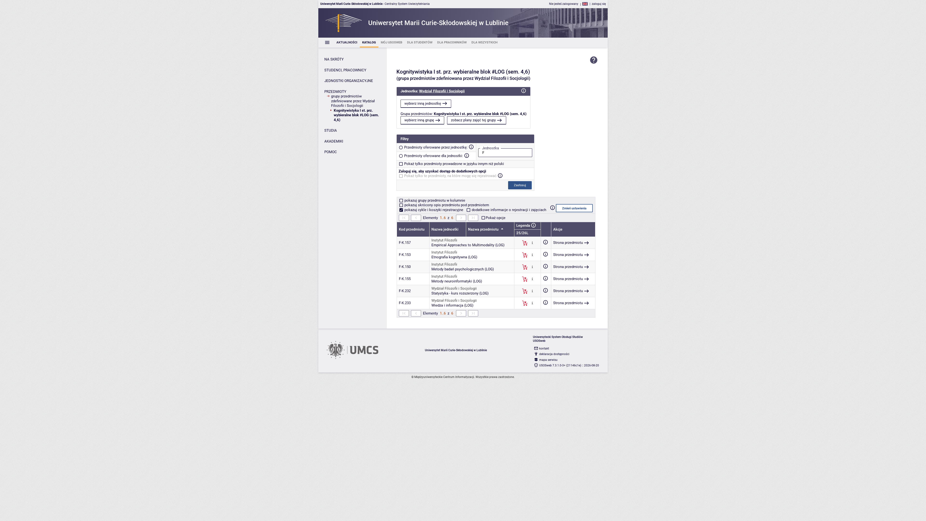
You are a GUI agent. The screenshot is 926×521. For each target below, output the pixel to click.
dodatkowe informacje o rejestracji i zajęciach (508, 210)
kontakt (544, 348)
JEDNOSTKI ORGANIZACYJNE (348, 81)
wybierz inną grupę (419, 120)
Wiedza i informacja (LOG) (452, 305)
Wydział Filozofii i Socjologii (442, 91)
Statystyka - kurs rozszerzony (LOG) (460, 293)
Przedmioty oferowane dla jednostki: (433, 156)
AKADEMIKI (333, 141)
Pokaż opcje (495, 218)
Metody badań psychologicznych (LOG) (462, 269)
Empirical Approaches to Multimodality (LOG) (467, 245)
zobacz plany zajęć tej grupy (473, 120)
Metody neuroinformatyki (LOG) (456, 281)
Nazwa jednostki (444, 229)
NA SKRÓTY (334, 59)
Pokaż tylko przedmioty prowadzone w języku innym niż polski (454, 164)
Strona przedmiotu (568, 242)
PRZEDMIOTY (335, 91)
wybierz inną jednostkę (422, 103)
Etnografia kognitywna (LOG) (454, 257)
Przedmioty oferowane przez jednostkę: (436, 147)
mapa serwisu (548, 360)
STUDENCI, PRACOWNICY (345, 70)
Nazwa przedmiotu (483, 229)
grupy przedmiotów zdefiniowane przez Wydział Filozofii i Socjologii (353, 101)
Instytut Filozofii (444, 240)
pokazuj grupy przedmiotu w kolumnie (434, 200)
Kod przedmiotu (411, 229)
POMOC (330, 152)
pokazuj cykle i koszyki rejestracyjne (433, 210)
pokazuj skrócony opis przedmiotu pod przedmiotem (446, 205)
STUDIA (330, 130)
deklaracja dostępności (554, 354)
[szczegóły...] (532, 242)
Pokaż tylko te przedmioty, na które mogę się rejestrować (450, 176)
